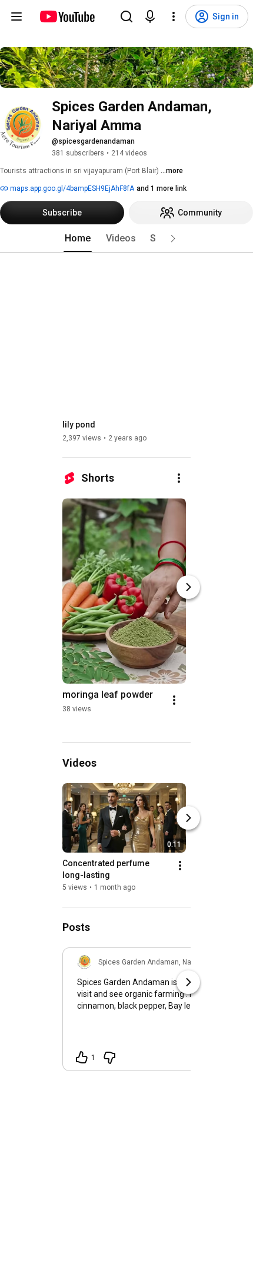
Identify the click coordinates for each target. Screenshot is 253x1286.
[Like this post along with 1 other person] (81, 1057)
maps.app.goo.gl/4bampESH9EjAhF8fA (71, 188)
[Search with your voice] (150, 16)
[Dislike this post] (109, 1057)
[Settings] (174, 16)
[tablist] (126, 238)
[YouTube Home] (67, 16)
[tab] (78, 238)
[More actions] (179, 478)
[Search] (126, 16)
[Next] (188, 587)
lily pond (78, 424)
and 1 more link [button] (162, 188)
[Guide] (16, 16)
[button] (173, 238)
